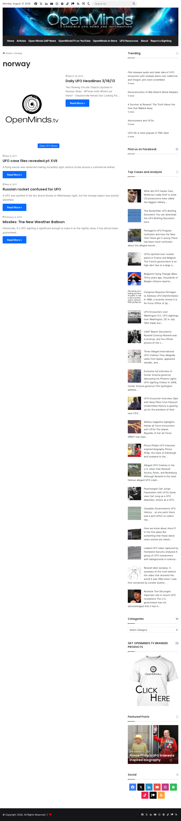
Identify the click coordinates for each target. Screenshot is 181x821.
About (144, 40)
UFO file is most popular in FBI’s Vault (148, 132)
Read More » (77, 103)
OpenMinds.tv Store (105, 40)
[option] (153, 744)
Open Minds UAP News (42, 40)
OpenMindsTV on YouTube (74, 40)
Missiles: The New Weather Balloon (34, 221)
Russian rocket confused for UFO (32, 189)
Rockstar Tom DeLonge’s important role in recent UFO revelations (160, 595)
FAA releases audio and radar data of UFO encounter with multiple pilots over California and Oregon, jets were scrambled (152, 76)
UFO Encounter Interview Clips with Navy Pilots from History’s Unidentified (161, 402)
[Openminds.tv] (90, 22)
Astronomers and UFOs (141, 120)
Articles (21, 40)
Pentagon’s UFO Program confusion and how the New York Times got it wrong (159, 234)
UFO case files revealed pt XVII (30, 160)
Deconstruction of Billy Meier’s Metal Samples (153, 92)
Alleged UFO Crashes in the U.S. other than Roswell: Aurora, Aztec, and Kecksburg (160, 469)
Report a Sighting (161, 40)
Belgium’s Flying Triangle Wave (160, 273)
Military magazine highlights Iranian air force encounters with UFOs (159, 425)
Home (10, 40)
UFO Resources (129, 40)
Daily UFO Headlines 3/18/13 (90, 80)
